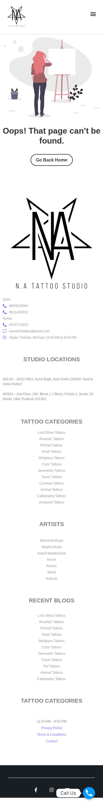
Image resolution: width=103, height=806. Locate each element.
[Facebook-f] (36, 790)
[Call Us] (89, 793)
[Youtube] (67, 790)
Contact (51, 741)
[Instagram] (51, 790)
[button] (93, 13)
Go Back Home (51, 160)
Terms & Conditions (51, 735)
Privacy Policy (51, 728)
